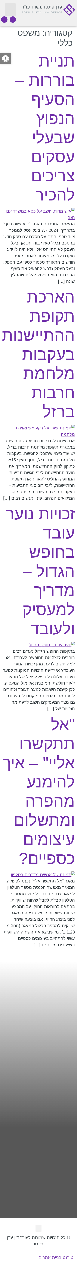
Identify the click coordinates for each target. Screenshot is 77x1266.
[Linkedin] (4, 19)
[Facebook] (13, 19)
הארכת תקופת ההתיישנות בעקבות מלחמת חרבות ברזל (38, 354)
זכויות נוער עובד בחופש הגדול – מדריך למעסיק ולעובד (40, 571)
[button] (10, 9)
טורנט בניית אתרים (55, 1257)
